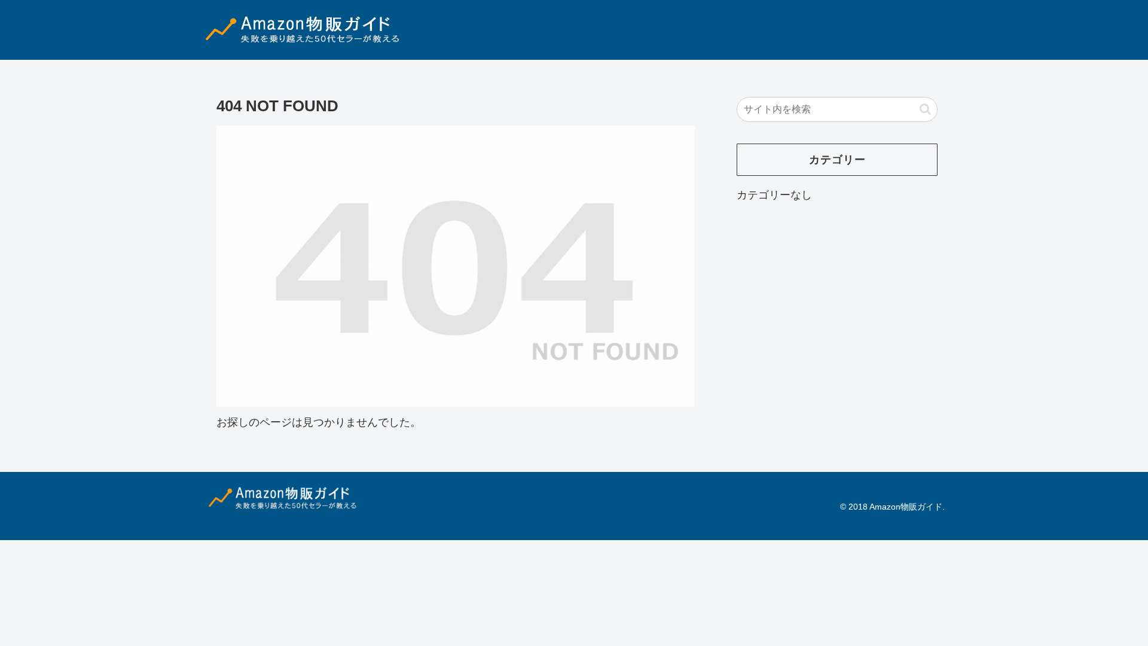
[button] (925, 109)
